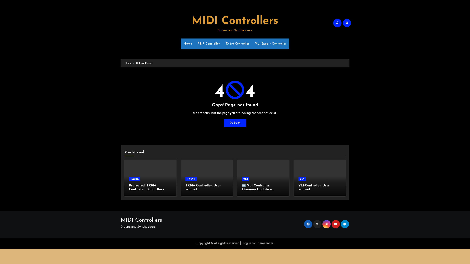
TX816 (134, 179)
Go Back (235, 122)
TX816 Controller (237, 43)
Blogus (246, 243)
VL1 (245, 179)
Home (188, 43)
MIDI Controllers (235, 21)
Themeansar (264, 243)
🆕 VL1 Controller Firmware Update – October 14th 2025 (257, 189)
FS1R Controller (209, 43)
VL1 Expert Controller (271, 43)
